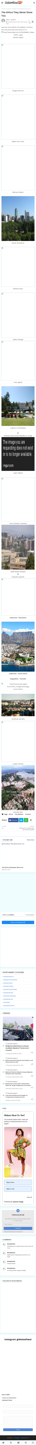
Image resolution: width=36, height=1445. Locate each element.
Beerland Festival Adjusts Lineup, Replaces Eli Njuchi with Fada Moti (19, 1073)
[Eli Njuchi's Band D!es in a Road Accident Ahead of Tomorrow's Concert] (18, 1029)
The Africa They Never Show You (12, 867)
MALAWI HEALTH (9, 976)
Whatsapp (26, 820)
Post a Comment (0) (18, 922)
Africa (11, 814)
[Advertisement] (18, 947)
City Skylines (19, 814)
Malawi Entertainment (10, 980)
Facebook (14, 820)
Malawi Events (8, 983)
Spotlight (7, 1002)
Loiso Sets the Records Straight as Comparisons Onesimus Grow (16, 1096)
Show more (30, 840)
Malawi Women (8, 993)
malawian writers (9, 1005)
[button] (34, 3)
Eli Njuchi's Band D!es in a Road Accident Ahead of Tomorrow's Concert (17, 1048)
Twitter (21, 820)
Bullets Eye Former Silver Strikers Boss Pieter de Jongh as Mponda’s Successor (18, 1084)
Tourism (8, 9)
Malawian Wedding (10, 996)
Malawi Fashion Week (10, 989)
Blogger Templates (21, 1438)
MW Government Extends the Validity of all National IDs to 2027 (19, 1061)
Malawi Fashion (8, 986)
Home (3, 9)
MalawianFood (8, 999)
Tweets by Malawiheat (9, 1398)
